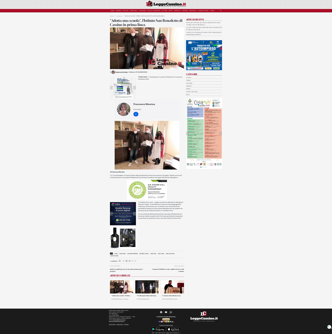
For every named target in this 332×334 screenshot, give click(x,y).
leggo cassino (161, 253)
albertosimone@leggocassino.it (116, 321)
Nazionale (192, 10)
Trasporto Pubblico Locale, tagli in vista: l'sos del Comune (168, 270)
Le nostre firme (203, 10)
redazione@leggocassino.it (119, 320)
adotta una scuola (114, 255)
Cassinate (119, 16)
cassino (116, 253)
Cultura (164, 10)
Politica (125, 10)
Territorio (133, 10)
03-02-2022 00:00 (141, 72)
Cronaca (118, 10)
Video (212, 10)
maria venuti (153, 253)
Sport (171, 10)
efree (179, 333)
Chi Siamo (126, 324)
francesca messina (170, 253)
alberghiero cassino (144, 253)
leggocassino (123, 253)
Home (112, 10)
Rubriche (177, 10)
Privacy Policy (112, 324)
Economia (142, 10)
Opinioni (185, 10)
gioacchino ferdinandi (133, 253)
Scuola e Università (153, 10)
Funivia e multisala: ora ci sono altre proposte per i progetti (126, 270)
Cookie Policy (119, 324)
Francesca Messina (121, 72)
